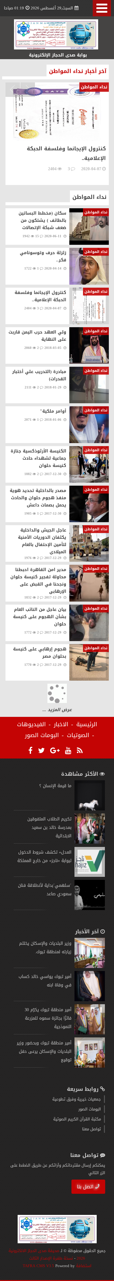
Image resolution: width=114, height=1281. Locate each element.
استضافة (83, 1266)
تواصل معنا (91, 1129)
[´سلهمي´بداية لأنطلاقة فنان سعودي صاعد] (89, 909)
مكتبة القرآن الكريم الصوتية (77, 1119)
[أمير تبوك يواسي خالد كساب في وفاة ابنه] (89, 1000)
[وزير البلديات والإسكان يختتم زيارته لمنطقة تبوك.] (89, 967)
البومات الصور (42, 735)
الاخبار (61, 724)
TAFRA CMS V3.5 (39, 1266)
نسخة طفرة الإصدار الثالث (51, 1258)
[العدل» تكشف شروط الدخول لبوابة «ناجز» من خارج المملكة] (89, 875)
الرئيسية (86, 724)
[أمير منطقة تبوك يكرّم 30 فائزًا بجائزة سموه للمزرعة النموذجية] (89, 1033)
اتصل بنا (85, 1186)
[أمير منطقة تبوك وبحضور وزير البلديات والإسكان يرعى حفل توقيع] (89, 1066)
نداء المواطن (89, 197)
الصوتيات (78, 735)
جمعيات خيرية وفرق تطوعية (76, 1099)
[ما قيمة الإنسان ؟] (89, 809)
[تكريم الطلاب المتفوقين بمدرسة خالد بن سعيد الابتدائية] (89, 842)
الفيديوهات (31, 724)
